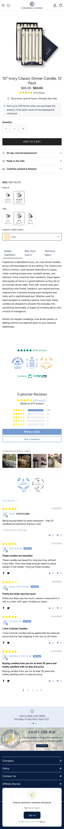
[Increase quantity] (23, 128)
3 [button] (33, 690)
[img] (9, 508)
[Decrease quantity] (6, 128)
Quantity (7, 122)
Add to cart (32, 141)
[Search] (10, 5)
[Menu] (3, 5)
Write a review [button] (32, 431)
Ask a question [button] (32, 439)
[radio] (7, 197)
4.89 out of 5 (40, 400)
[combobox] (32, 237)
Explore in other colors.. (13, 229)
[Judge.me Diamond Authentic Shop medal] (23, 484)
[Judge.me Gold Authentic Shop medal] (46, 363)
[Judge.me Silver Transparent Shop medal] (38, 484)
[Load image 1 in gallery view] (32, 43)
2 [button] (28, 690)
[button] (19, 410)
